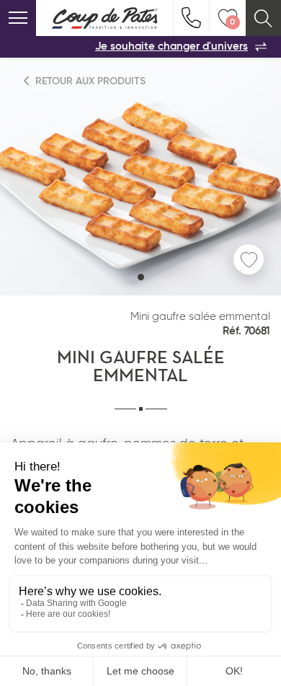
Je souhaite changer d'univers (171, 46)
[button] (141, 277)
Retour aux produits (89, 81)
